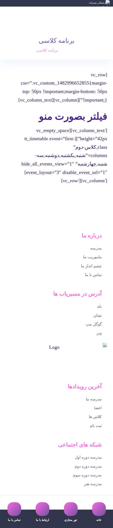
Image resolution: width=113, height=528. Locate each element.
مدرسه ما (94, 399)
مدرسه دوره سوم (87, 475)
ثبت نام (96, 426)
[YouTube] (54, 373)
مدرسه (96, 248)
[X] (58, 373)
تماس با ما (93, 275)
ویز (99, 333)
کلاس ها (95, 417)
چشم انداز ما (91, 266)
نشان (98, 315)
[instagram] (51, 373)
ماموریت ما (92, 257)
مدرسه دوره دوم (88, 466)
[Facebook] (61, 373)
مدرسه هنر (93, 484)
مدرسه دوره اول (88, 457)
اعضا (98, 408)
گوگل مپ (94, 324)
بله (99, 306)
